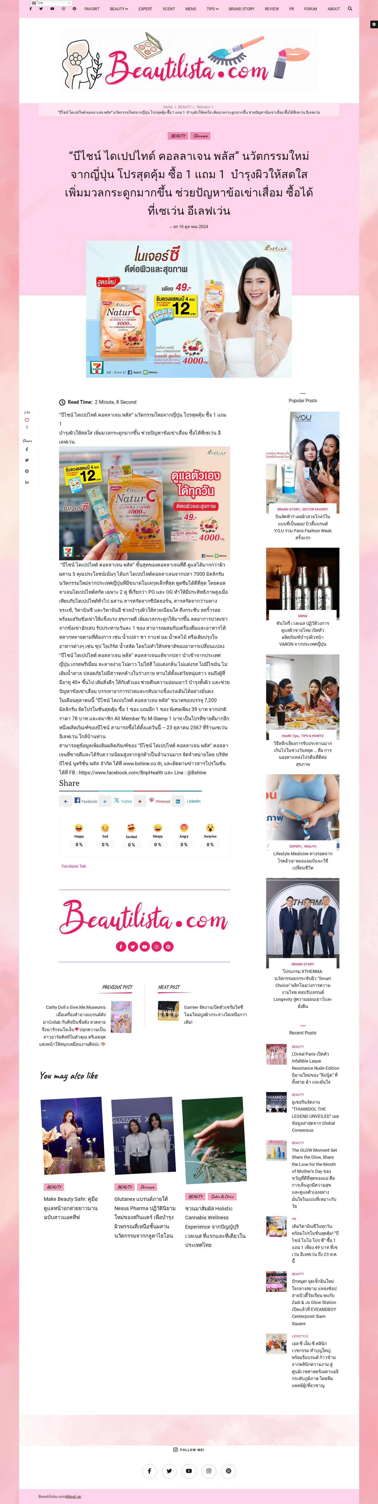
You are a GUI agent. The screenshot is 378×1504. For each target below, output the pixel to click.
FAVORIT (92, 9)
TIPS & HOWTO (312, 736)
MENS (190, 9)
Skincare (200, 136)
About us (73, 1496)
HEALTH (310, 846)
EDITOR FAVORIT (315, 509)
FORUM (310, 9)
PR (291, 9)
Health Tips (290, 736)
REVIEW (272, 9)
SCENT (169, 9)
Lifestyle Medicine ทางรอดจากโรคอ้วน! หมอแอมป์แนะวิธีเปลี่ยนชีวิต (302, 860)
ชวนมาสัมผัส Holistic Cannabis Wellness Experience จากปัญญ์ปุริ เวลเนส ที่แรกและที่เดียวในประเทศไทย (215, 1226)
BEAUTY (117, 9)
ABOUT (334, 9)
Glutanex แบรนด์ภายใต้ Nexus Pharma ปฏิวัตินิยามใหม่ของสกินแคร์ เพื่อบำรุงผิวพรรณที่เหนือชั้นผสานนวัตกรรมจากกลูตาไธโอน (145, 1217)
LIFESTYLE (300, 1336)
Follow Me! (192, 1450)
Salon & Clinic (222, 1196)
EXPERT (145, 9)
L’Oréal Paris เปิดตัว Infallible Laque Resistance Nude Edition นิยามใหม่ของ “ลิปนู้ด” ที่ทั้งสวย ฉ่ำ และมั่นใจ (315, 1068)
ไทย (39, 3)
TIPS (211, 9)
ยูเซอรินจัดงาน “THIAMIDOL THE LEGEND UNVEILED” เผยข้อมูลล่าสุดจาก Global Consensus (315, 1116)
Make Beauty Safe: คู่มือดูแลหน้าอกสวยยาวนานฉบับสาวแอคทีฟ (71, 1208)
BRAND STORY (241, 9)
